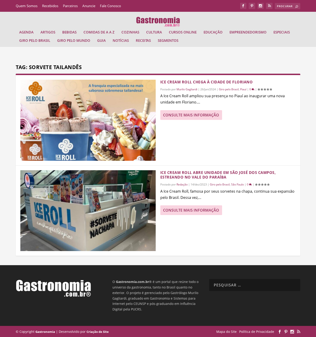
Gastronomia (45, 332)
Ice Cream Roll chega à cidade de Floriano (206, 82)
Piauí (243, 89)
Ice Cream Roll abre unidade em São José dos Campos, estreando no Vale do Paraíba (218, 175)
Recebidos (50, 5)
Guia (101, 41)
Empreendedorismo (247, 32)
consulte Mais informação (191, 115)
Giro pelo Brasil (34, 41)
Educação (213, 32)
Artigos (47, 32)
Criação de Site (98, 332)
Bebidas (69, 32)
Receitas (143, 41)
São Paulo (237, 184)
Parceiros (70, 5)
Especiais (281, 32)
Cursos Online (183, 32)
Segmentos (168, 41)
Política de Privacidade (256, 331)
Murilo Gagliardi (187, 89)
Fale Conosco (110, 5)
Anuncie (88, 5)
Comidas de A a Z (99, 32)
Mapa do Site (226, 331)
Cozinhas (130, 32)
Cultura (154, 32)
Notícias (121, 41)
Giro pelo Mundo (73, 41)
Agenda (26, 32)
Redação (182, 184)
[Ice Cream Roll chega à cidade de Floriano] (88, 120)
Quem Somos (26, 5)
